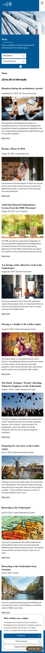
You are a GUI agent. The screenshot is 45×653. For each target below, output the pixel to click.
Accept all (21, 636)
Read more (6, 138)
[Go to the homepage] (7, 4)
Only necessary (21, 641)
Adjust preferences (21, 647)
